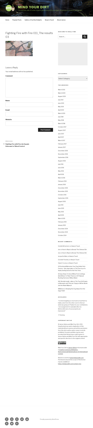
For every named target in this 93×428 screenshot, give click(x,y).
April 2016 (61, 174)
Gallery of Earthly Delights (33, 20)
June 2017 (61, 133)
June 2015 (61, 208)
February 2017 (62, 144)
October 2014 (62, 235)
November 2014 (63, 232)
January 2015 (62, 225)
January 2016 (62, 184)
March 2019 (61, 113)
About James (61, 20)
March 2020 (61, 93)
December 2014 (63, 228)
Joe (59, 249)
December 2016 (63, 150)
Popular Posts (16, 20)
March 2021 (61, 89)
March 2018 (61, 123)
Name (7, 100)
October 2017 (62, 127)
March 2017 (61, 140)
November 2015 (63, 191)
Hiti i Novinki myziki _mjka (65, 281)
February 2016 (62, 181)
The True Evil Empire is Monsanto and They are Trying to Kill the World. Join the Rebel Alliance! (73, 283)
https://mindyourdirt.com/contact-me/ (69, 364)
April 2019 (61, 110)
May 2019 (61, 106)
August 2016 (62, 161)
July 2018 (60, 117)
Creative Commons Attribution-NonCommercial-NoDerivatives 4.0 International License (73, 352)
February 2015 (62, 222)
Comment (9, 76)
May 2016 (61, 171)
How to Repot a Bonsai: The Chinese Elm (74, 249)
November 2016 (63, 154)
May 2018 (61, 120)
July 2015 (60, 205)
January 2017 (62, 147)
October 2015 (62, 195)
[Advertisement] (73, 54)
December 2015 (63, 188)
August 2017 (62, 130)
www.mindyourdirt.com (77, 357)
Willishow (61, 289)
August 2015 (62, 201)
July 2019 (60, 100)
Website (8, 119)
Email (7, 110)
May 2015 (61, 211)
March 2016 (61, 178)
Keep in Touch (49, 20)
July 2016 (60, 164)
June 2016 (61, 167)
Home (7, 20)
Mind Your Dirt (33, 7)
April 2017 (61, 137)
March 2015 (61, 218)
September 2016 (63, 157)
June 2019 (61, 103)
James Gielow (72, 347)
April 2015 (61, 215)
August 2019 (62, 96)
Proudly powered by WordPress (49, 419)
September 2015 (63, 198)
